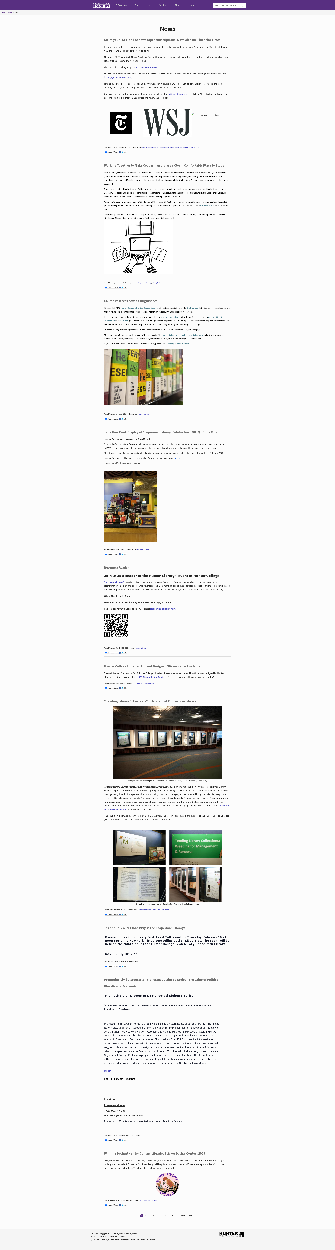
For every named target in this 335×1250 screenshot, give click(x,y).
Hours (193, 5)
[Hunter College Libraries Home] (101, 5)
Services (163, 5)
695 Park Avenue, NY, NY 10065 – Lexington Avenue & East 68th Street (123, 1239)
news (143, 147)
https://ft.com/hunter (180, 93)
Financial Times (194, 147)
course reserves (143, 414)
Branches (122, 5)
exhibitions (165, 910)
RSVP (107, 1070)
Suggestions (105, 1233)
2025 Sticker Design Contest (151, 676)
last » (191, 1216)
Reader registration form (163, 608)
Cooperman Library (144, 283)
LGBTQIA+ (148, 549)
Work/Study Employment (125, 1233)
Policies (94, 1233)
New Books (140, 549)
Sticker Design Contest (145, 683)
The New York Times (166, 147)
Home (4, 13)
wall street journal (181, 147)
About (178, 5)
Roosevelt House (114, 1105)
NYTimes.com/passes (146, 67)
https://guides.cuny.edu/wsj (118, 77)
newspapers (150, 147)
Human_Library (140, 648)
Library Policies (157, 283)
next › (183, 1216)
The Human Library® (114, 582)
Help (149, 5)
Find (137, 5)
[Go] (243, 5)
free (156, 147)
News (16, 13)
